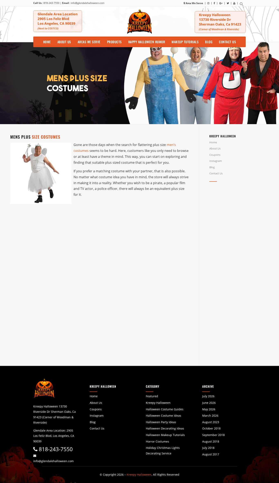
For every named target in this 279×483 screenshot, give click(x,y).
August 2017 (210, 454)
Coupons (214, 155)
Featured (152, 396)
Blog (212, 167)
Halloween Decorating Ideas (165, 428)
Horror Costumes (157, 441)
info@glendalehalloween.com (87, 3)
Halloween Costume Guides (164, 409)
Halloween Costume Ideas (163, 415)
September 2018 (213, 435)
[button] (242, 5)
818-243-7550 (51, 3)
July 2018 (208, 448)
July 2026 (208, 396)
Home (213, 142)
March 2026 (210, 415)
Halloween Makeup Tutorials (165, 435)
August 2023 (210, 422)
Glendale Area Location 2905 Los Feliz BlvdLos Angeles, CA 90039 (58, 21)
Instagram (215, 161)
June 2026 (209, 403)
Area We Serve (194, 3)
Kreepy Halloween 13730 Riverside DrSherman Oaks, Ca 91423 (220, 21)
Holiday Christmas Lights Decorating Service (163, 450)
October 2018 (211, 428)
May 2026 (208, 409)
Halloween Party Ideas (161, 422)
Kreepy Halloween (158, 403)
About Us (215, 148)
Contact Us (216, 173)
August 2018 (210, 441)
